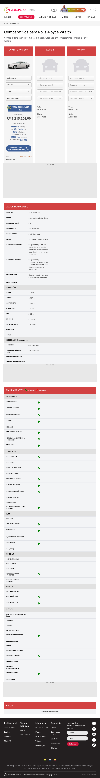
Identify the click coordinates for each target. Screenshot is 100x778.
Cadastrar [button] (73, 744)
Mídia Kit (7, 741)
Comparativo (25, 735)
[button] (54, 10)
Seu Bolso (55, 739)
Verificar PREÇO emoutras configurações (18, 148)
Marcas (22, 730)
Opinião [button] (91, 17)
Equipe (7, 732)
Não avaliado (26, 156)
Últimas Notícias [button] (47, 17)
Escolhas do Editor (55, 733)
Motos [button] (77, 17)
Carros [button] (8, 17)
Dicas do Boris (40, 736)
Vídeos (38, 741)
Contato (7, 736)
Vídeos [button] (65, 17)
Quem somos (9, 727)
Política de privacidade (89, 775)
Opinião (54, 727)
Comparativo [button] (26, 17)
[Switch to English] (50, 759)
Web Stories (55, 743)
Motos (37, 732)
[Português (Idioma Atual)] (45, 759)
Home (6, 23)
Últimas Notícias (41, 727)
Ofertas (54, 748)
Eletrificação (40, 745)
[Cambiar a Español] (55, 759)
